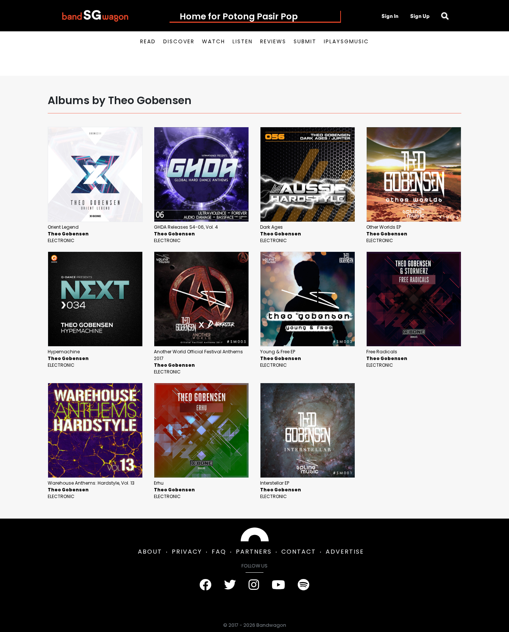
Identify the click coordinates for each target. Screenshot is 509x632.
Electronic (61, 240)
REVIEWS (273, 41)
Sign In (390, 16)
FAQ (219, 551)
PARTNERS (254, 551)
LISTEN (243, 41)
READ (148, 41)
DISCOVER (179, 41)
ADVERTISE (345, 551)
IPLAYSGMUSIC (346, 41)
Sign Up (420, 16)
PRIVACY (187, 551)
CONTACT (298, 551)
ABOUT (150, 551)
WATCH (213, 41)
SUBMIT (305, 41)
